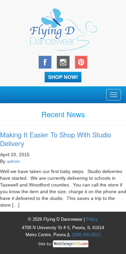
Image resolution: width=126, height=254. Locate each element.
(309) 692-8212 (86, 234)
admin (13, 161)
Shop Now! (63, 77)
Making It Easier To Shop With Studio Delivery (55, 139)
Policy (92, 219)
